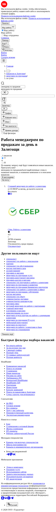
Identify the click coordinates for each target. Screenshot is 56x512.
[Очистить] (4, 92)
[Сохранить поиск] (3, 99)
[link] (5, 46)
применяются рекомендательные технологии (23, 484)
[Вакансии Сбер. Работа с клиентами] (30, 211)
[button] (4, 53)
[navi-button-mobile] (3, 61)
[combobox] (13, 86)
